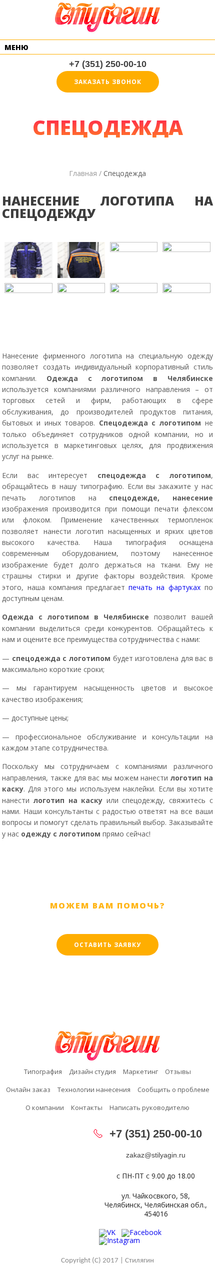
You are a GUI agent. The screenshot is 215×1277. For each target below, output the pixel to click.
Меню (16, 47)
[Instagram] (122, 1240)
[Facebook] (145, 1232)
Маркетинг (140, 1072)
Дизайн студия (92, 1072)
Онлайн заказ (28, 1090)
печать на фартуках (164, 587)
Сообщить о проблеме (174, 1090)
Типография (43, 1072)
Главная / (85, 173)
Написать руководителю (150, 1108)
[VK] (110, 1232)
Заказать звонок (108, 82)
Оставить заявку (107, 944)
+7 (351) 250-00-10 (107, 64)
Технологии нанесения (94, 1090)
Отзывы (178, 1072)
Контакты (86, 1108)
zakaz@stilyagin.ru (156, 1155)
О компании (45, 1108)
